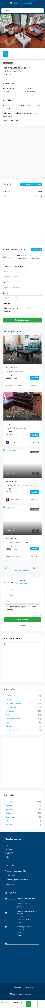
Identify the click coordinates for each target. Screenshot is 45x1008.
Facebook (17, 987)
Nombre (6, 272)
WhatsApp (34, 259)
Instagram (29, 987)
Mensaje (6, 303)
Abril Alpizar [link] (15, 500)
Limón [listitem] (8, 821)
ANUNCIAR (9, 853)
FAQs (7, 857)
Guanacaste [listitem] (10, 817)
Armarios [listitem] (9, 726)
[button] (33, 54)
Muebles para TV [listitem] (12, 730)
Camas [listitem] (8, 696)
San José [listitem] (9, 801)
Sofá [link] (8, 424)
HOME (7, 845)
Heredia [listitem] (9, 805)
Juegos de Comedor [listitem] (13, 703)
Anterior (18, 570)
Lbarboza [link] (18, 556)
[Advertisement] (22, 152)
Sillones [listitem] (9, 699)
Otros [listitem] (8, 715)
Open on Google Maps (32, 184)
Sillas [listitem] (8, 722)
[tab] (5, 54)
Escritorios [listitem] (10, 711)
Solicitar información (22, 320)
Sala (11, 63)
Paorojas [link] (18, 386)
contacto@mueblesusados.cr (17, 880)
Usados (5, 63)
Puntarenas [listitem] (10, 824)
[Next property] (36, 570)
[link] (22, 349)
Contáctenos (9, 884)
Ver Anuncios (37, 249)
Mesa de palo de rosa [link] (24, 927)
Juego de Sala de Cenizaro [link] (26, 898)
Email (5, 293)
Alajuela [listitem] (9, 809)
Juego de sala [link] (11, 368)
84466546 (22, 259)
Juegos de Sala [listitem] (11, 707)
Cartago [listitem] (9, 813)
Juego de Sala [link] (12, 538)
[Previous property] (8, 570)
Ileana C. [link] (13, 442)
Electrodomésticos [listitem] (13, 719)
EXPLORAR (9, 849)
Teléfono (6, 282)
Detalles (34, 378)
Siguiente (26, 570)
